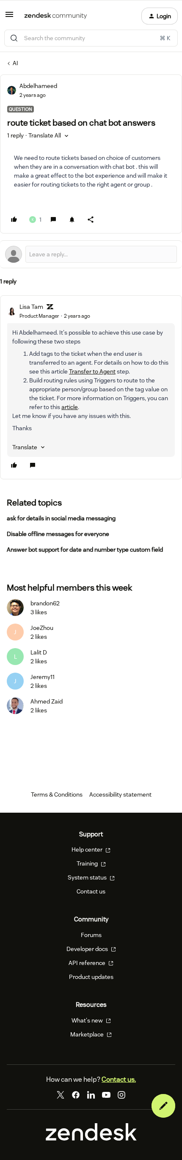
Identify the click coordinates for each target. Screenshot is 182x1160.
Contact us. (119, 1079)
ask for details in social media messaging (61, 518)
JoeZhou (41, 628)
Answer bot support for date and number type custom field (85, 549)
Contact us (91, 891)
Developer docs (87, 949)
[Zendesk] (91, 1138)
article (69, 407)
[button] (9, 17)
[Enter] (14, 38)
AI (15, 63)
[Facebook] (76, 1095)
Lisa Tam (31, 307)
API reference (88, 963)
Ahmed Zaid (46, 701)
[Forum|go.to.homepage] (55, 16)
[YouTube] (106, 1095)
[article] (91, 387)
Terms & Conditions (57, 794)
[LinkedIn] (91, 1095)
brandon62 (45, 603)
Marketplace (87, 1034)
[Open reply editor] (91, 254)
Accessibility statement (120, 794)
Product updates (91, 977)
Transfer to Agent (92, 371)
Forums (91, 935)
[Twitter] (60, 1095)
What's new (88, 1020)
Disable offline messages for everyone (58, 534)
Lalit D (38, 652)
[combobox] (91, 38)
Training (88, 863)
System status (88, 877)
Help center (88, 849)
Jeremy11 (42, 677)
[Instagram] (121, 1095)
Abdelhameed (38, 86)
